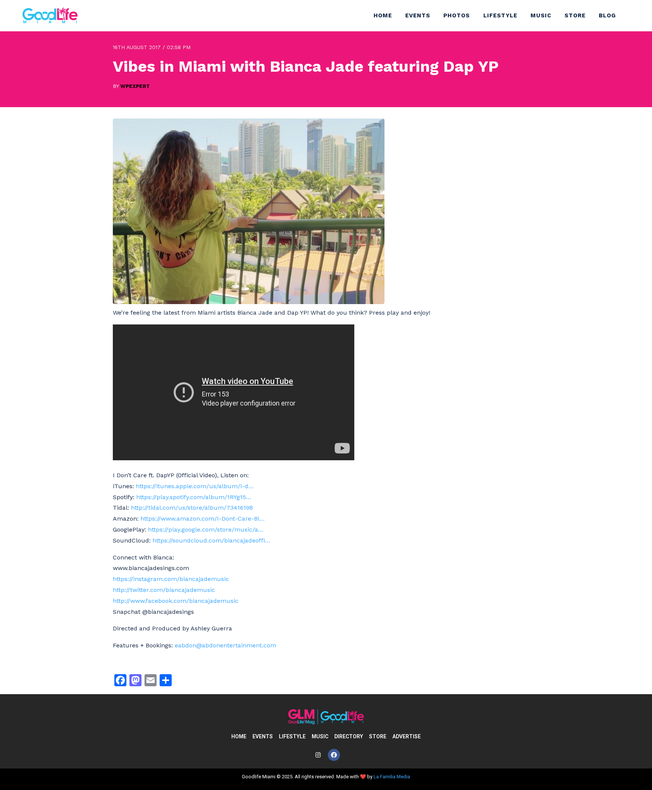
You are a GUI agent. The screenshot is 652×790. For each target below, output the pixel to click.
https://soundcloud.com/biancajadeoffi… (211, 540)
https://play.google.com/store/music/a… (205, 529)
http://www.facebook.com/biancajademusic (175, 600)
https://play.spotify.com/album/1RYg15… (193, 497)
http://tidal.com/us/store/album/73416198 (192, 507)
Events (417, 15)
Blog (607, 15)
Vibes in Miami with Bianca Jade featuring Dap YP (306, 66)
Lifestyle (500, 15)
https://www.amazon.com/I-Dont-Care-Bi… (202, 518)
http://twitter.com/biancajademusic (164, 589)
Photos (456, 15)
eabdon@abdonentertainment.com (225, 645)
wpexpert (135, 86)
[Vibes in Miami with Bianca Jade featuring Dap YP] (248, 302)
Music (541, 15)
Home (383, 15)
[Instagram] (318, 755)
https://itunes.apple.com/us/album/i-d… (195, 486)
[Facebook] (334, 755)
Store (575, 15)
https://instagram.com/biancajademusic (171, 579)
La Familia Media (392, 776)
